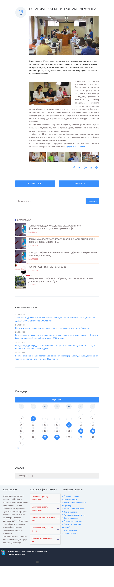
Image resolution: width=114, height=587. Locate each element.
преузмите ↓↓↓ (73, 147)
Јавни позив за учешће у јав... (42, 539)
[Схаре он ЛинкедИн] (91, 167)
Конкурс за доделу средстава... (40, 498)
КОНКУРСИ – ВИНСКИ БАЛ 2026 (47, 267)
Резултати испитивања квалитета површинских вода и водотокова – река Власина (52, 328)
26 (45, 437)
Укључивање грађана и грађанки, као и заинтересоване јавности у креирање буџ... (61, 280)
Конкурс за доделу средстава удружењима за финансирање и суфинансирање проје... (55, 227)
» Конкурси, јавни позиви (73, 515)
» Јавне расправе (70, 518)
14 (69, 425)
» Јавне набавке (69, 512)
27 (57, 437)
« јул (17, 448)
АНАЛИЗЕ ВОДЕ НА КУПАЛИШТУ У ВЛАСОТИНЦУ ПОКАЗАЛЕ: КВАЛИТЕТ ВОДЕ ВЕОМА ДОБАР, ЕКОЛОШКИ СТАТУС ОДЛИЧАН (55, 319)
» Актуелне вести (70, 534)
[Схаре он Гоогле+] (85, 167)
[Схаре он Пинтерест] (96, 167)
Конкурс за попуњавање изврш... (42, 529)
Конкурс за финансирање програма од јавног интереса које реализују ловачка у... (63, 254)
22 (81, 431)
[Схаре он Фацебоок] (74, 167)
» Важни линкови (69, 531)
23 (93, 431)
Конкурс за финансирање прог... (43, 518)
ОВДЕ (83, 147)
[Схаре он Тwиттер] (79, 167)
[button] (37, 562)
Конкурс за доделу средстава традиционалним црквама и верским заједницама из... (62, 240)
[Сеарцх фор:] (50, 201)
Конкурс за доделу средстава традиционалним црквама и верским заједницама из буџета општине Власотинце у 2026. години (55, 347)
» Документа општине (72, 521)
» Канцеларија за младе (73, 509)
